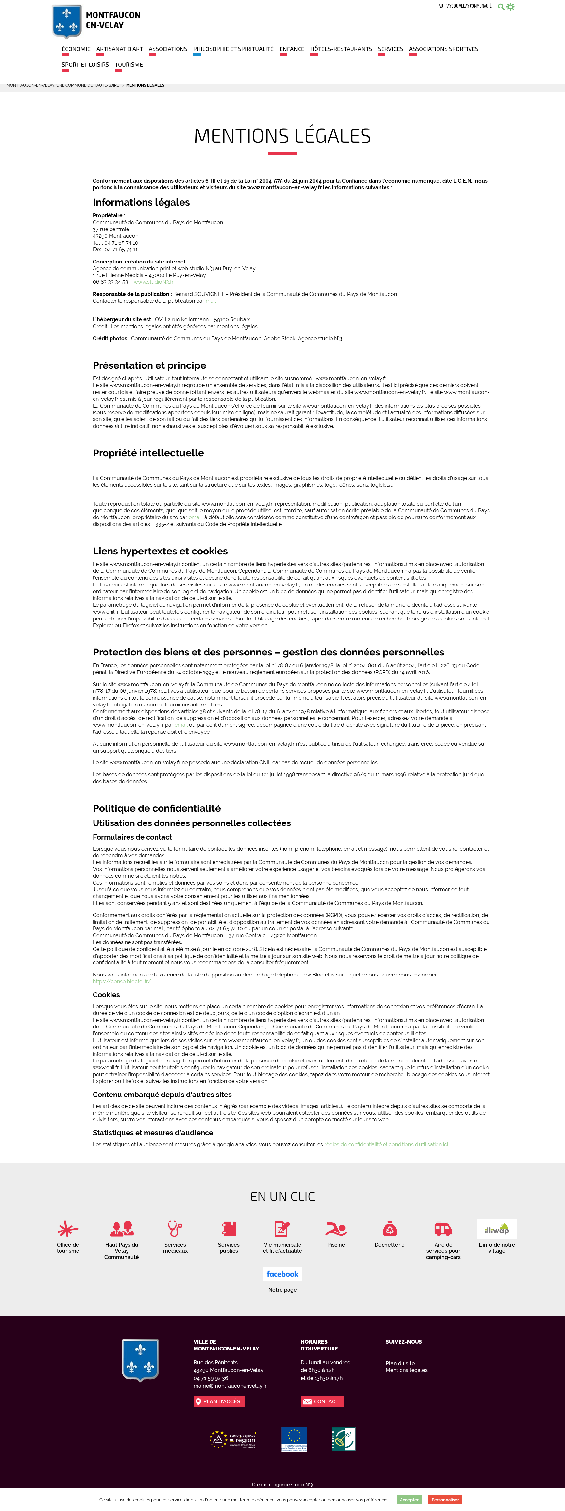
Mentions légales (407, 1370)
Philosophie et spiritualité (233, 48)
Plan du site (400, 1363)
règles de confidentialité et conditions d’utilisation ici (386, 1144)
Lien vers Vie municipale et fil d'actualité (282, 1234)
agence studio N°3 (293, 1484)
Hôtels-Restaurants (341, 48)
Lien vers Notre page (282, 1277)
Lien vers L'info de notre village (497, 1234)
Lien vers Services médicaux (175, 1234)
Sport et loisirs (85, 64)
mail (211, 301)
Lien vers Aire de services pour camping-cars (443, 1238)
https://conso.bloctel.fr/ (122, 981)
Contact (326, 1402)
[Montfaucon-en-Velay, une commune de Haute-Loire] (95, 21)
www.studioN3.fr (154, 282)
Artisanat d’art (119, 48)
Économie (76, 48)
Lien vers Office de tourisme (68, 1234)
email (195, 517)
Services (390, 48)
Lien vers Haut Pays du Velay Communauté (121, 1238)
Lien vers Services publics (228, 1234)
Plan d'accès (221, 1402)
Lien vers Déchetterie (389, 1231)
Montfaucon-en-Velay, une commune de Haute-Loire (63, 85)
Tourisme (129, 64)
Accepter (409, 1499)
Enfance (292, 48)
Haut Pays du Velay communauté (464, 6)
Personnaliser (445, 1499)
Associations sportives (443, 48)
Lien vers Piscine (336, 1231)
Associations (168, 48)
